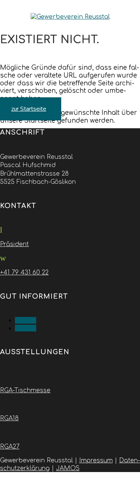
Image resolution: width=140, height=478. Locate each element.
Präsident (14, 244)
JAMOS (68, 468)
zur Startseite (28, 109)
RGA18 (9, 418)
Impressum (96, 460)
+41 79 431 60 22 (24, 272)
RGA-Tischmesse (25, 390)
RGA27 (9, 446)
